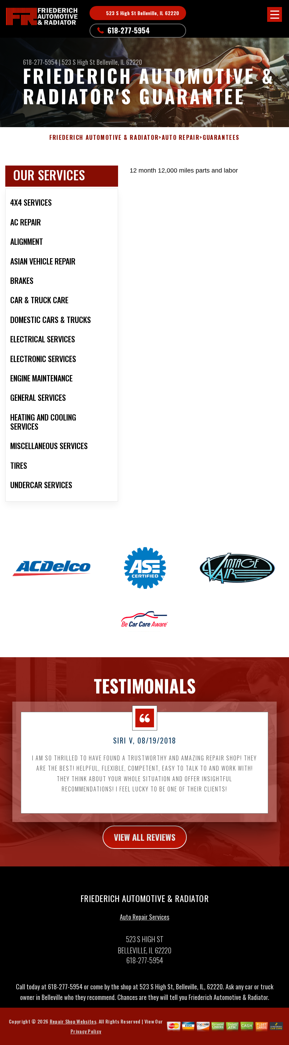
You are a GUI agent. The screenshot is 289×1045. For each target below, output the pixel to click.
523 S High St (78, 62)
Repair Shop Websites (73, 1021)
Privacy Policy (85, 1031)
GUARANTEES (221, 137)
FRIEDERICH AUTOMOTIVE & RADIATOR (104, 137)
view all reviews (145, 837)
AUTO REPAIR (181, 137)
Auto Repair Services (144, 916)
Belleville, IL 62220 (119, 62)
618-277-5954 (128, 30)
